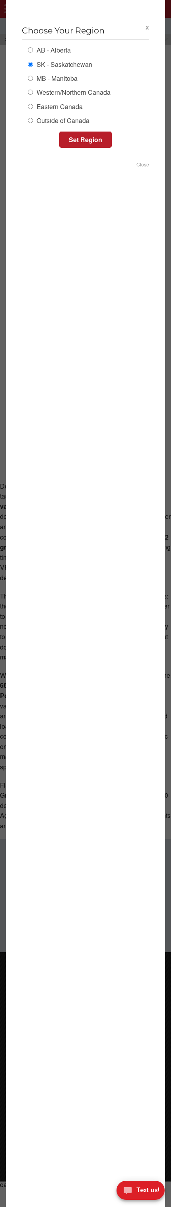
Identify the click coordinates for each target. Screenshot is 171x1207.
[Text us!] (140, 1191)
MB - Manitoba (56, 79)
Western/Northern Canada (73, 93)
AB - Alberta (53, 51)
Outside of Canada (62, 121)
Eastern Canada (59, 107)
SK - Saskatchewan (63, 65)
